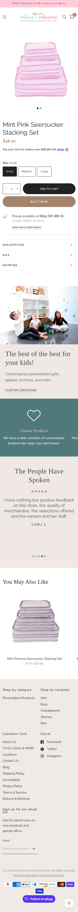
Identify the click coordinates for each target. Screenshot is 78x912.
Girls (44, 698)
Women (46, 717)
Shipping (10, 265)
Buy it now (39, 201)
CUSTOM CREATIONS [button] (20, 390)
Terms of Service (15, 792)
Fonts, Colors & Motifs (18, 748)
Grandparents (50, 710)
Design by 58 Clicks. (26, 875)
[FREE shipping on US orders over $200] (39, 4)
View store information (26, 227)
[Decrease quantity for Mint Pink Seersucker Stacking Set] (6, 189)
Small (10, 171)
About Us (9, 742)
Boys (44, 704)
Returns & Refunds (16, 799)
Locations (10, 754)
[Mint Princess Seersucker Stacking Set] (35, 622)
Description (13, 245)
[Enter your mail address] (33, 848)
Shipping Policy (14, 773)
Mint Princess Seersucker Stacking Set (34, 659)
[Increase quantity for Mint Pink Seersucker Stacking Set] (17, 189)
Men (44, 723)
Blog (6, 767)
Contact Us (11, 761)
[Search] (64, 16)
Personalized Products (19, 698)
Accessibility (11, 780)
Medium (27, 171)
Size (6, 255)
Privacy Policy (12, 786)
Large (44, 171)
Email (6, 840)
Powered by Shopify (51, 875)
